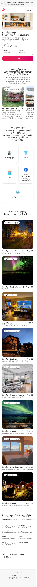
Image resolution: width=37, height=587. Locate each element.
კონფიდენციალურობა (14, 578)
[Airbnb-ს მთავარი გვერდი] (3, 10)
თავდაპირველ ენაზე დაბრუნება (14, 4)
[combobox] (18, 46)
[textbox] (10, 52)
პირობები (26, 578)
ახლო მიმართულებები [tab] (9, 519)
